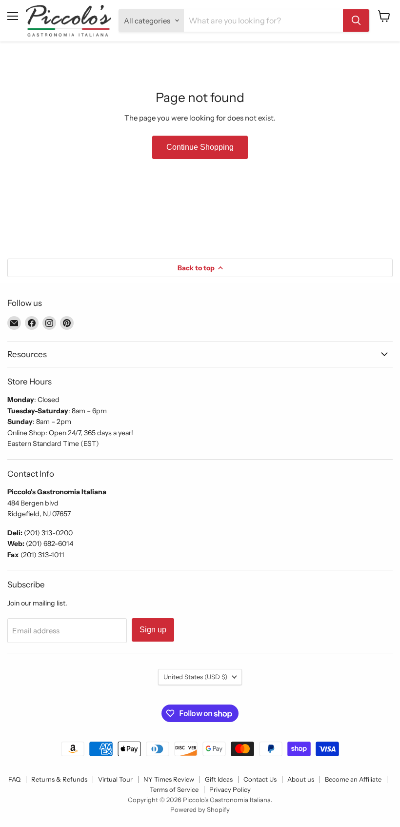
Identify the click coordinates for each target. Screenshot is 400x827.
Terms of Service (174, 789)
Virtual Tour (115, 779)
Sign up (153, 629)
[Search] (356, 20)
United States (195, 677)
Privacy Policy (230, 789)
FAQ (14, 779)
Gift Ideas (219, 779)
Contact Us (260, 779)
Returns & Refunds (59, 779)
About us (300, 779)
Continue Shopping (200, 147)
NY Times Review (168, 779)
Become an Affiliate (353, 779)
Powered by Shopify (200, 809)
